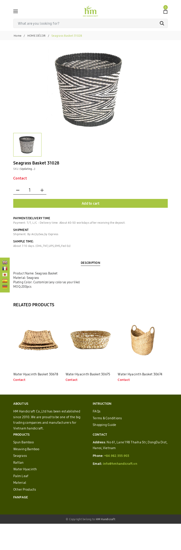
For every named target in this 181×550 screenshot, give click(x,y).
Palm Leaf (20, 476)
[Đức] (5, 287)
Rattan (18, 462)
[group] (90, 89)
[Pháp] (5, 269)
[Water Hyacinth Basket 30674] (143, 340)
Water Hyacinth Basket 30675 (88, 374)
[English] (5, 263)
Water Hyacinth (25, 469)
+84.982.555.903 (116, 455)
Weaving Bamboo (26, 449)
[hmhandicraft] (90, 11)
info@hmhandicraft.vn (120, 463)
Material (19, 482)
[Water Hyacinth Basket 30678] (38, 340)
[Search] (162, 23)
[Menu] (15, 11)
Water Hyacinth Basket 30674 (140, 374)
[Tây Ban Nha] (5, 281)
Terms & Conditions (107, 418)
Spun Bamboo (23, 442)
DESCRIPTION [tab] (90, 263)
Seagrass (20, 455)
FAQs (96, 411)
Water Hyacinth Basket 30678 (35, 374)
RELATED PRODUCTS (33, 305)
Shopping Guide (104, 424)
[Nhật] (5, 275)
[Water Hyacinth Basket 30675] (91, 340)
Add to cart (90, 203)
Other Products (24, 489)
